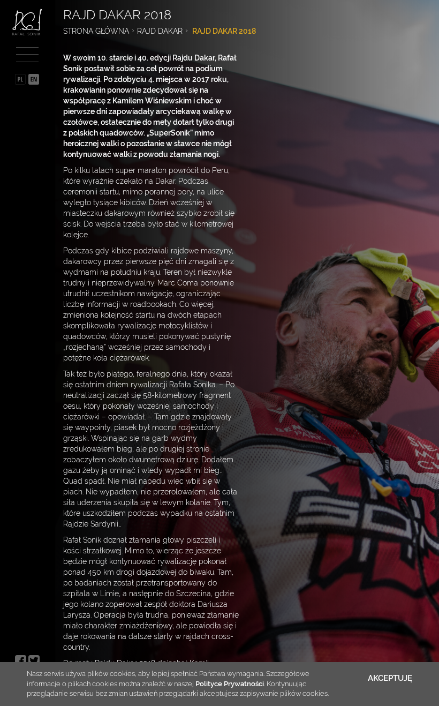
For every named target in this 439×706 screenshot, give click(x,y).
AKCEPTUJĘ (390, 678)
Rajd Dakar (160, 31)
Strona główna (96, 31)
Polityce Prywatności (229, 684)
